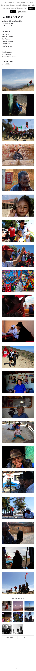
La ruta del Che (6, 64)
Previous (10, 637)
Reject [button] (13, 12)
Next (25, 637)
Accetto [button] (31, 8)
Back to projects (18, 642)
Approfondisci (21, 12)
